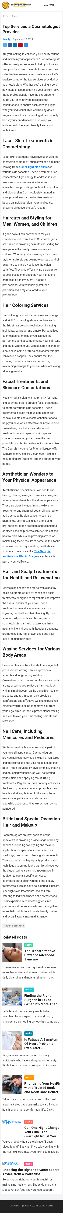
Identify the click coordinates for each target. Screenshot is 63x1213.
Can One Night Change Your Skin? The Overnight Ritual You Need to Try (41, 1134)
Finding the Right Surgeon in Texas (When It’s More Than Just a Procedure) (40, 1002)
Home (5, 16)
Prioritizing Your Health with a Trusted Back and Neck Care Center (42, 1087)
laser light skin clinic (14, 926)
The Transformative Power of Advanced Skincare (39, 955)
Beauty (15, 16)
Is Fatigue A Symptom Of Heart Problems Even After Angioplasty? (41, 1045)
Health (28, 1033)
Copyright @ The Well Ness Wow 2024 (31, 1205)
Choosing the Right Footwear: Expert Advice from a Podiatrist (30, 1172)
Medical (29, 989)
